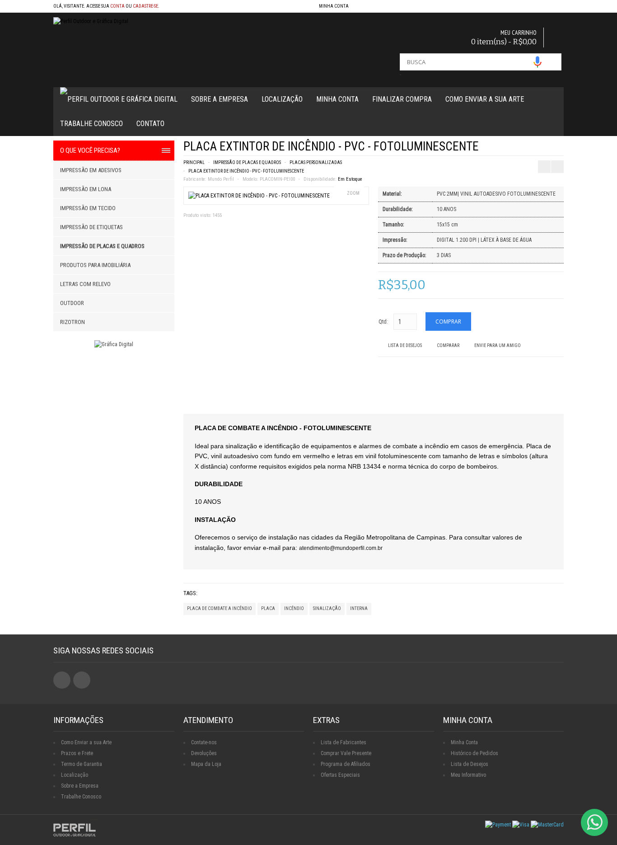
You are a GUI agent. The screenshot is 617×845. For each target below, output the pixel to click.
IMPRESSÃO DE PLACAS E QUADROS (247, 162)
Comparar (448, 345)
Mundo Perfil (221, 179)
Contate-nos (204, 742)
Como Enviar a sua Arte (86, 742)
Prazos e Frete (77, 753)
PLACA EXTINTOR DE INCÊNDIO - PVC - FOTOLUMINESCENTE (246, 171)
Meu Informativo (468, 775)
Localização (282, 99)
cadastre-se (145, 6)
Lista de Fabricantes (343, 742)
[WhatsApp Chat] (594, 822)
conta (117, 6)
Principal (194, 162)
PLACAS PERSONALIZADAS (316, 162)
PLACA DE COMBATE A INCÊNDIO (219, 608)
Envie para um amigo (497, 345)
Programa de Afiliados (345, 764)
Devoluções (204, 753)
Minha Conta (337, 99)
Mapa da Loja (206, 764)
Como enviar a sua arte (484, 99)
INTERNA (359, 608)
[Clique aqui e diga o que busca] (537, 62)
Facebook (61, 680)
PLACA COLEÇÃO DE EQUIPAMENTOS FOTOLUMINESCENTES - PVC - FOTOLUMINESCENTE (543, 149)
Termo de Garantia (81, 764)
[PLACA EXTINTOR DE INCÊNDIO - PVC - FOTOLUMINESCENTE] (259, 195)
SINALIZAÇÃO (327, 608)
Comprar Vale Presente (346, 753)
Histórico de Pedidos (474, 753)
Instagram (81, 680)
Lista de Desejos (405, 345)
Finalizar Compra (402, 99)
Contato (150, 123)
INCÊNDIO (294, 608)
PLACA (268, 608)
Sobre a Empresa (219, 99)
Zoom (353, 193)
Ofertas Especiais (340, 775)
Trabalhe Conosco (91, 123)
